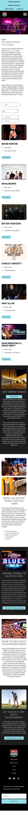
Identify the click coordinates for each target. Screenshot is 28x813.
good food (12, 50)
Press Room (14, 759)
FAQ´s (14, 766)
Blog (14, 769)
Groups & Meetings (14, 1)
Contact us (20, 9)
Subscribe (14, 801)
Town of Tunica (9, 9)
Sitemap (14, 773)
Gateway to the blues (14, 5)
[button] (25, 14)
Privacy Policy (14, 763)
